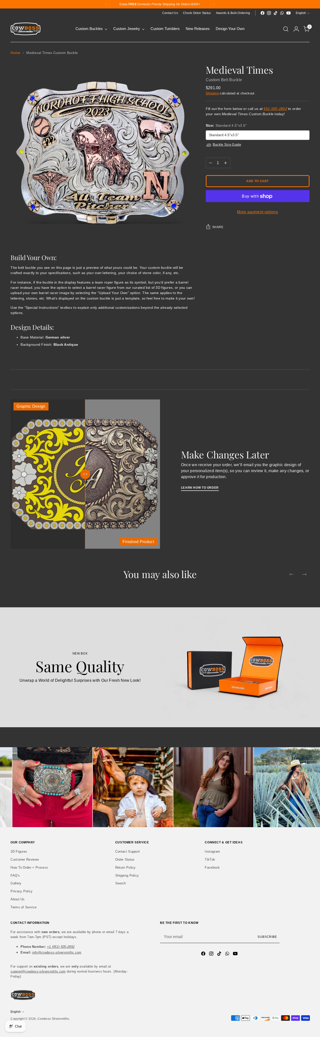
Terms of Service (23, 907)
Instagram (212, 851)
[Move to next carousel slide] (305, 574)
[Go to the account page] (296, 29)
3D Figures (18, 851)
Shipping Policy (127, 875)
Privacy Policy (21, 891)
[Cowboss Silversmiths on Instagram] (269, 13)
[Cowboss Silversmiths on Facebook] (262, 13)
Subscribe (267, 937)
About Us (17, 899)
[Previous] (106, 4)
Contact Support (127, 851)
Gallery (15, 883)
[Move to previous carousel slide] (291, 574)
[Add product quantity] (225, 163)
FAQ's (15, 875)
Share (218, 227)
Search (120, 883)
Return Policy (125, 867)
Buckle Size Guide (227, 145)
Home (15, 53)
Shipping (212, 93)
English (301, 13)
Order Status (125, 859)
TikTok (210, 859)
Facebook (212, 867)
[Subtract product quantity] (210, 163)
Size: (226, 126)
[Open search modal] (286, 29)
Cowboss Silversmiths (53, 1019)
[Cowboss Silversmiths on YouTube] (288, 13)
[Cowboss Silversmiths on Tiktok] (275, 13)
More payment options (257, 212)
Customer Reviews (24, 859)
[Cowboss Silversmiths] (25, 28)
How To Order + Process (29, 867)
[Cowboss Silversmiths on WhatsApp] (282, 13)
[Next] (214, 4)
